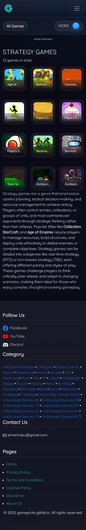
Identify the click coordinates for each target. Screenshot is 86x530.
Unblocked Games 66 (21, 400)
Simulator (29, 389)
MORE (63, 25)
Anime (41, 372)
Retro (50, 383)
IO (44, 378)
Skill (43, 389)
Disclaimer (15, 495)
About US (14, 503)
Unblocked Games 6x (60, 411)
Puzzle (22, 383)
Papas (8, 383)
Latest (54, 378)
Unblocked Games (18, 367)
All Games (15, 26)
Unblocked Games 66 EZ (59, 394)
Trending (27, 394)
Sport (54, 389)
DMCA (11, 464)
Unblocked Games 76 (60, 400)
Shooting (10, 389)
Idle (36, 378)
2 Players (45, 367)
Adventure (24, 372)
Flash (25, 378)
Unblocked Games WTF (62, 416)
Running (65, 383)
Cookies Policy (18, 487)
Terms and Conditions (24, 480)
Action (8, 372)
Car (68, 372)
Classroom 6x (67, 367)
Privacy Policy (18, 472)
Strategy (10, 394)
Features (10, 378)
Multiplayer (71, 378)
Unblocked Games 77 (21, 405)
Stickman (69, 389)
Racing (36, 383)
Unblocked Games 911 (60, 405)
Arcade (56, 372)
